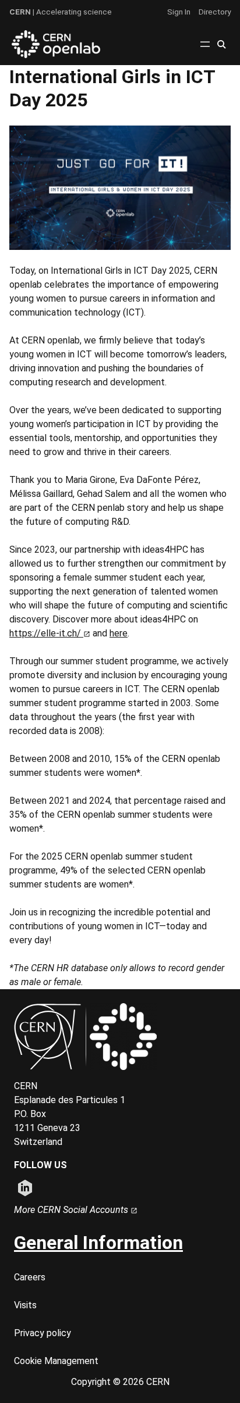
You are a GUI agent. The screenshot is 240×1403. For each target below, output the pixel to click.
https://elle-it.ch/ (46, 633)
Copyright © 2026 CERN (120, 1381)
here (119, 633)
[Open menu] (205, 44)
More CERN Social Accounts (72, 1209)
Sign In (178, 11)
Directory (215, 11)
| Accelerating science (60, 11)
